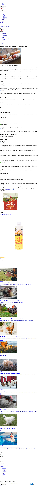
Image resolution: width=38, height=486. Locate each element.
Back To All (1, 43)
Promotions (1, 26)
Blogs (4, 39)
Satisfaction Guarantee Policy (13, 483)
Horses (4, 15)
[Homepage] (1, 10)
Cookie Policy (8, 483)
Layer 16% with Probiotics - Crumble (6, 214)
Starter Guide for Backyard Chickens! (9, 189)
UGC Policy (5, 483)
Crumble (2, 212)
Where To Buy (7, 26)
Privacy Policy (2, 483)
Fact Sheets (4, 20)
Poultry (4, 14)
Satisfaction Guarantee (6, 18)
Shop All (3, 21)
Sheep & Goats (5, 35)
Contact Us (4, 26)
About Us (3, 37)
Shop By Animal (4, 33)
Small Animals (5, 17)
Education (3, 19)
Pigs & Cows (4, 16)
